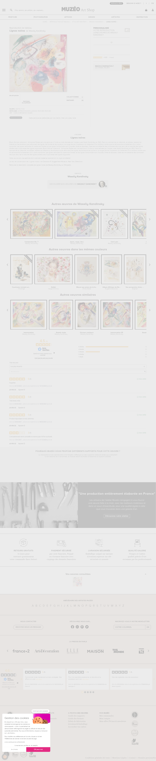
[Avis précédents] (21, 679)
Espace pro (116, 3)
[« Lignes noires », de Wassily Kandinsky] (77, 581)
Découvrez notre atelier (116, 516)
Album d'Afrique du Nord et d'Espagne (111, 288)
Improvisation (28, 333)
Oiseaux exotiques (87, 333)
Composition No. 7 (31, 242)
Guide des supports (76, 715)
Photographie (41, 17)
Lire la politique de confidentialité (15, 742)
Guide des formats (76, 718)
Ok (148, 627)
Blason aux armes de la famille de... (86, 288)
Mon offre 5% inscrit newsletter (112, 721)
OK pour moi (38, 749)
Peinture (12, 17)
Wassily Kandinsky (96, 22)
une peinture (25, 158)
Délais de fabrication (77, 721)
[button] (5, 757)
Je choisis (14, 749)
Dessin (91, 17)
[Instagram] (77, 628)
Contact (132, 757)
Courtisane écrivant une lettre (21, 288)
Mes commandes (106, 715)
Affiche (68, 17)
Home (45, 22)
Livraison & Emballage (77, 724)
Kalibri (53, 288)
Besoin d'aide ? (134, 3)
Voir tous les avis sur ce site (44, 358)
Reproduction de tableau (59, 22)
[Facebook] (73, 628)
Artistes (115, 17)
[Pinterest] (82, 628)
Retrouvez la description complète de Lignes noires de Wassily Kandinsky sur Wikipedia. (40, 165)
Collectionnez (73, 97)
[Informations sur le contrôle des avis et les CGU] (54, 353)
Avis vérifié (142, 379)
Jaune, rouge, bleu (77, 242)
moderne (44, 158)
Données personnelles (147, 757)
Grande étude (61, 333)
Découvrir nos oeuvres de (73, 184)
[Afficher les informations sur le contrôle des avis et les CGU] (18, 683)
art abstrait (66, 158)
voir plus (39, 679)
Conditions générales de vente (97, 757)
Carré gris (114, 242)
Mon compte (104, 718)
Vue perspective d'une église (135, 288)
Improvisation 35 (116, 333)
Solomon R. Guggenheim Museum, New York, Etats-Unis (62, 161)
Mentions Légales (119, 757)
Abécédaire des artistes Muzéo (78, 600)
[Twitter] (87, 628)
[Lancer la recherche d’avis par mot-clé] (145, 372)
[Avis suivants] (154, 679)
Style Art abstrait (79, 22)
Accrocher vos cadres (77, 726)
